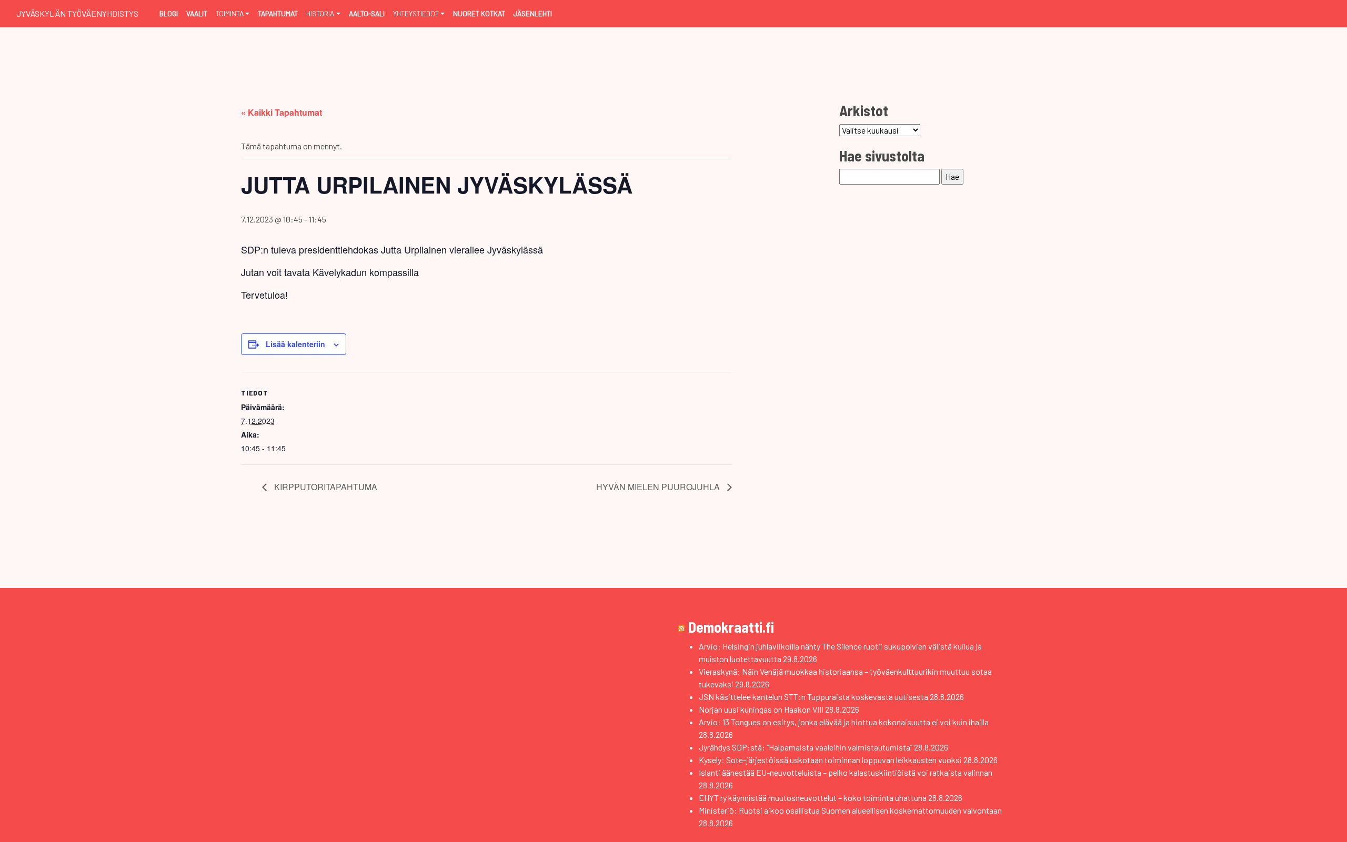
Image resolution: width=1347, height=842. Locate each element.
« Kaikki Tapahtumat (281, 112)
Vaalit (196, 13)
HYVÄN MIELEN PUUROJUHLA (659, 487)
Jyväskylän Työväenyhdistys (77, 13)
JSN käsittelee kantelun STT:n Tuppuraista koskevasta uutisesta (813, 697)
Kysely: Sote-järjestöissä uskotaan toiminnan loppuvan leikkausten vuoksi (830, 760)
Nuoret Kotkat (479, 13)
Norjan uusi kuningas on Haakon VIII (761, 709)
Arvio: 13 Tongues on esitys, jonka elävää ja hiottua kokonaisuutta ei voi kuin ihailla (844, 722)
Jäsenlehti (533, 13)
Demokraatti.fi (731, 627)
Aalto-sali (367, 13)
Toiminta (230, 13)
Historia (320, 13)
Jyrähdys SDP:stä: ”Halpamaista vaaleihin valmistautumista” (805, 747)
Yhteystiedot (416, 13)
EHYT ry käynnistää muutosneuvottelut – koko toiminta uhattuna (813, 798)
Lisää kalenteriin (295, 344)
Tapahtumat (278, 13)
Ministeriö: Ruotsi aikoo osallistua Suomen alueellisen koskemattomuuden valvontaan (850, 810)
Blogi (168, 13)
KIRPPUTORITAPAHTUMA (324, 487)
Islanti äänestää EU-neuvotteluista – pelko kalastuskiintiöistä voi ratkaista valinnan (845, 772)
